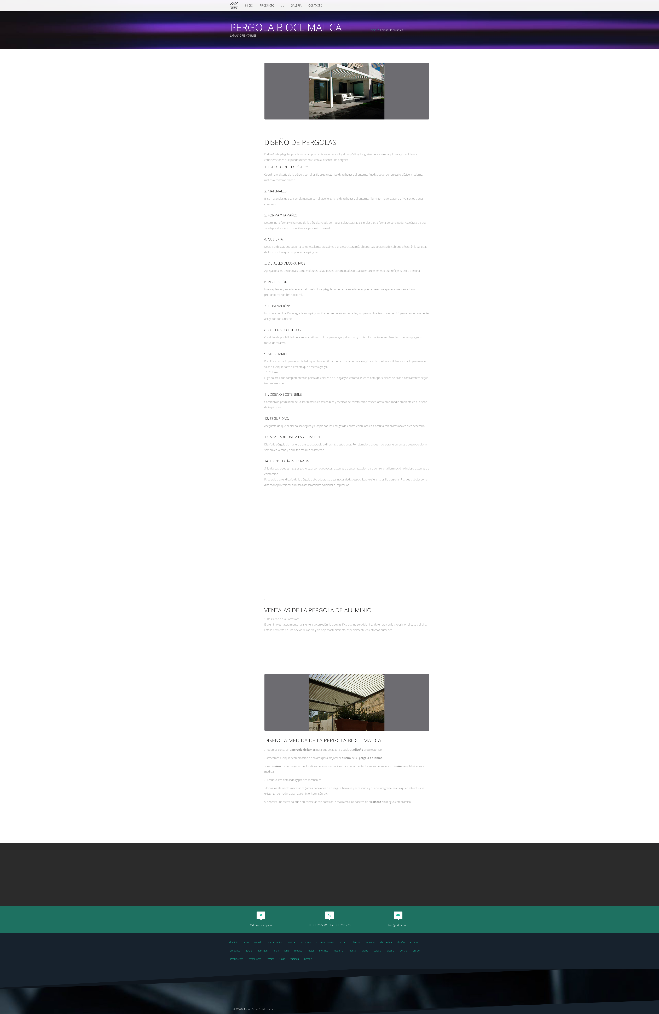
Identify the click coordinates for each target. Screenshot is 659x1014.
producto (267, 5)
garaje (249, 950)
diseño (401, 942)
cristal (342, 942)
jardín (276, 950)
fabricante (234, 950)
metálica (323, 950)
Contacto (315, 5)
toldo (282, 958)
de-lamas (370, 942)
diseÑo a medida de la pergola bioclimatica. (323, 740)
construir (306, 942)
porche (403, 950)
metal (311, 950)
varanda (295, 958)
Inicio (249, 5)
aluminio (233, 942)
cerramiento (274, 942)
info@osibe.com (398, 925)
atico (246, 942)
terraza (270, 958)
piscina (390, 950)
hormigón (262, 950)
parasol (377, 950)
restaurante (255, 958)
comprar (291, 942)
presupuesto (236, 958)
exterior (414, 942)
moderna (338, 950)
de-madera (386, 942)
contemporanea (324, 942)
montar (352, 950)
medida (298, 950)
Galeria (296, 5)
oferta (365, 950)
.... (282, 5)
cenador (258, 942)
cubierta (355, 942)
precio (416, 950)
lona (286, 950)
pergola (308, 958)
